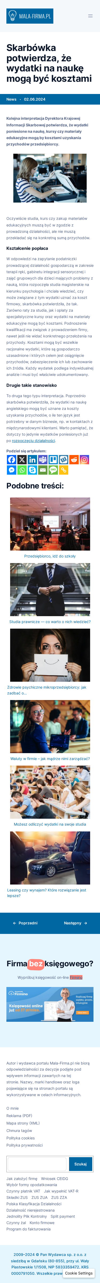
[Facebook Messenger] (11, 470)
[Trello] (53, 459)
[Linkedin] (32, 459)
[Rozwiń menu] (90, 16)
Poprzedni (28, 923)
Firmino (76, 977)
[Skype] (32, 470)
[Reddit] (74, 459)
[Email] (42, 470)
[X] (22, 459)
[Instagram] (84, 459)
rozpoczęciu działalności (33, 440)
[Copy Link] (63, 470)
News (11, 99)
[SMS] (53, 470)
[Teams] (42, 459)
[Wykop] (63, 459)
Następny (72, 923)
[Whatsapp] (22, 470)
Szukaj (80, 1164)
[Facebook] (11, 459)
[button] (79, 1273)
